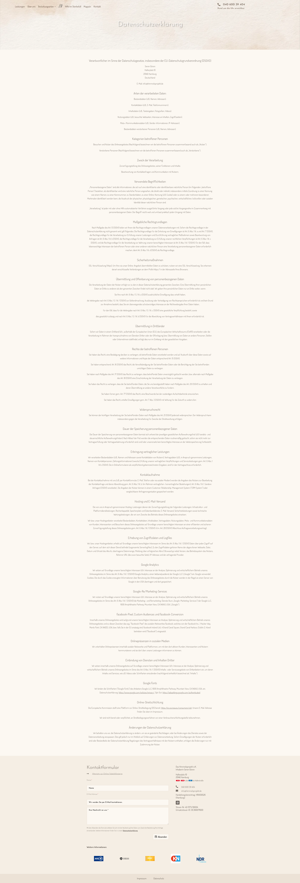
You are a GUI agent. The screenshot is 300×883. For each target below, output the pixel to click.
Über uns (31, 6)
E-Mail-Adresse (92, 794)
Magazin (87, 6)
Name (89, 780)
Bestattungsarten (46, 6)
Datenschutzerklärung (130, 831)
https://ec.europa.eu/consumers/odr (176, 707)
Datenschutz (159, 878)
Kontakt (97, 6)
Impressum (141, 878)
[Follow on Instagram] (178, 803)
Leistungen (20, 6)
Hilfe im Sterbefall (73, 6)
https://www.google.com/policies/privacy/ (136, 692)
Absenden (162, 836)
